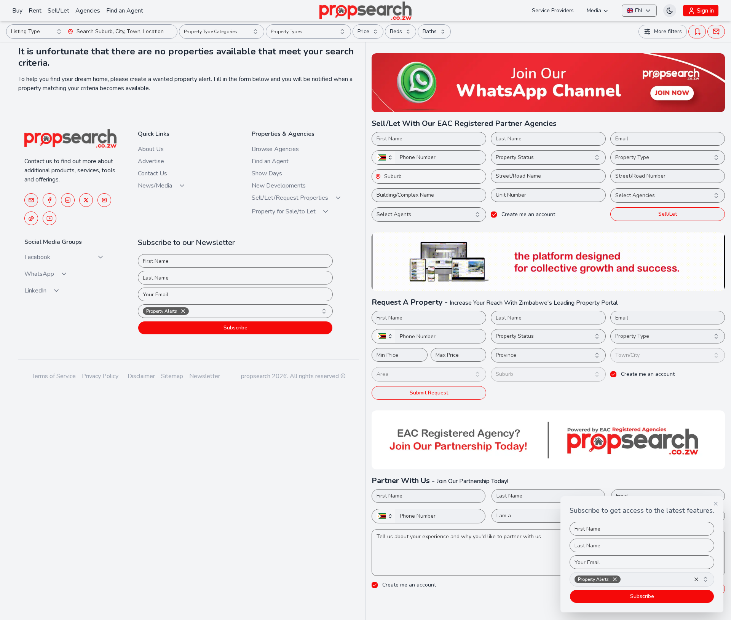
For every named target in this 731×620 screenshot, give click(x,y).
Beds (396, 31)
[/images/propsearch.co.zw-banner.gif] (548, 261)
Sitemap (172, 376)
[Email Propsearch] (31, 200)
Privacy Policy (100, 376)
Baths (430, 31)
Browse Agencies (275, 149)
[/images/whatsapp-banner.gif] (548, 82)
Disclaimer (141, 376)
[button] (49, 200)
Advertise (151, 161)
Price (363, 31)
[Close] (716, 504)
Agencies (87, 10)
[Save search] (697, 31)
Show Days (267, 173)
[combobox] (36, 31)
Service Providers (553, 10)
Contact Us (152, 173)
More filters (668, 31)
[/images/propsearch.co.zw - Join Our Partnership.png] (548, 439)
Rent (35, 10)
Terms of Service (54, 376)
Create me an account (528, 214)
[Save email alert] (716, 31)
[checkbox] (494, 214)
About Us (151, 149)
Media (594, 10)
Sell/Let (58, 10)
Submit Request (429, 392)
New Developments (279, 185)
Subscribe (235, 327)
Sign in (705, 10)
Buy (17, 10)
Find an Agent (124, 10)
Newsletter (204, 376)
